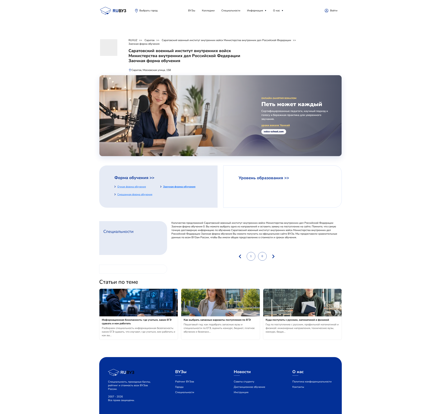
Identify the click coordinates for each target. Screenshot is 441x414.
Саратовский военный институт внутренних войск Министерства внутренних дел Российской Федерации (226, 40)
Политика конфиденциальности (312, 381)
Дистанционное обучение (249, 387)
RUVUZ (133, 40)
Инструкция (241, 392)
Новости (242, 371)
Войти (333, 10)
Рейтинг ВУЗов (184, 381)
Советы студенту (244, 381)
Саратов (150, 40)
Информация (255, 10)
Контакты (298, 387)
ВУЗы (191, 10)
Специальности (230, 10)
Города (179, 387)
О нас (276, 10)
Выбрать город (148, 10)
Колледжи (208, 10)
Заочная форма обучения (144, 44)
